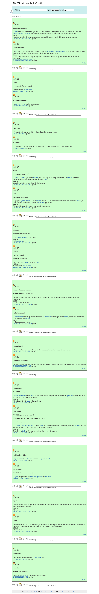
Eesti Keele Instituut (30, 592)
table (24, 431)
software (41, 202)
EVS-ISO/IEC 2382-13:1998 (22, 185)
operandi (70, 396)
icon (37, 262)
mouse (79, 201)
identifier (48, 317)
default (27, 318)
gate (16, 477)
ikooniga (25, 237)
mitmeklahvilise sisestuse (21, 33)
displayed (29, 201)
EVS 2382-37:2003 (19, 134)
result (41, 426)
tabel (28, 401)
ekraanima (19, 241)
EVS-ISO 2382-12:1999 (21, 91)
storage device (20, 104)
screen (38, 201)
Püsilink (84, 63)
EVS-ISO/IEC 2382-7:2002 (22, 352)
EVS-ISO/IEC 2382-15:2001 (22, 304)
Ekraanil (16, 178)
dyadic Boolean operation (25, 426)
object (66, 317)
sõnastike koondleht (47, 592)
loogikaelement (44, 459)
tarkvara (70, 178)
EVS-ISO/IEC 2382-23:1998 (22, 39)
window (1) (26, 262)
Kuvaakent (17, 237)
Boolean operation (36, 477)
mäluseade (28, 90)
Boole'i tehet (28, 459)
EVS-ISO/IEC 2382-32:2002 (22, 512)
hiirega (46, 179)
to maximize (27, 266)
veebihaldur (73, 592)
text (16, 51)
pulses (23, 575)
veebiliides (62, 592)
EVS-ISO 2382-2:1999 (20, 403)
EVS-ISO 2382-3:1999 (20, 461)
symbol (22, 201)
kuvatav (23, 178)
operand (77, 426)
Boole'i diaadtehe (20, 396)
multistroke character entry (56, 51)
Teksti (16, 32)
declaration (19, 317)
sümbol (35, 178)
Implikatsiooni (18, 459)
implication (48, 477)
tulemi (32, 396)
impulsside (37, 557)
